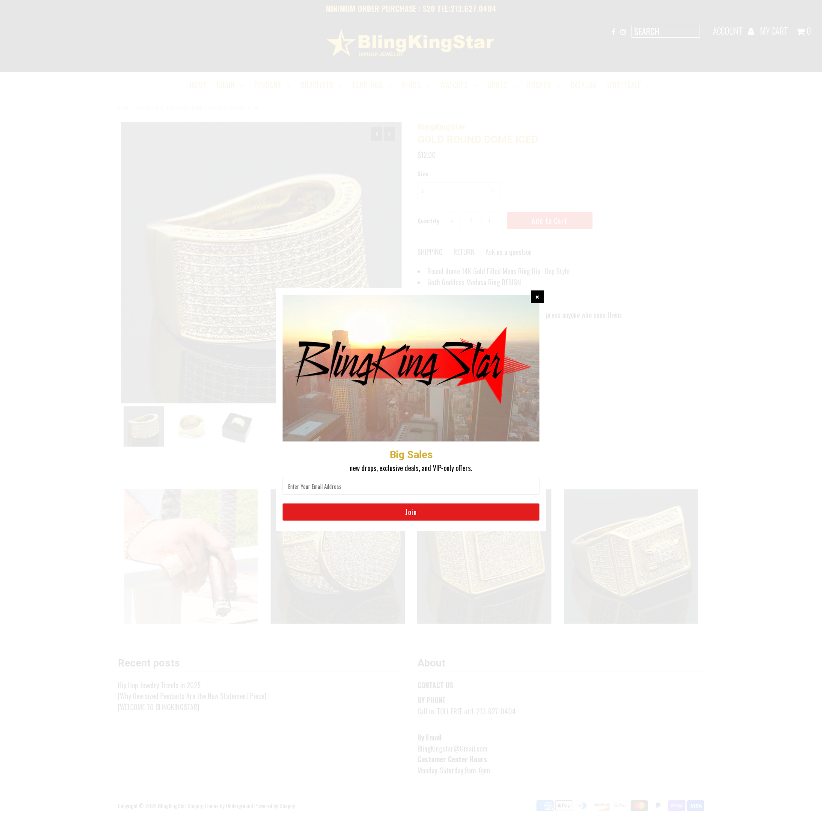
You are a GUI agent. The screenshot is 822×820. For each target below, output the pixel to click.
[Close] (537, 296)
